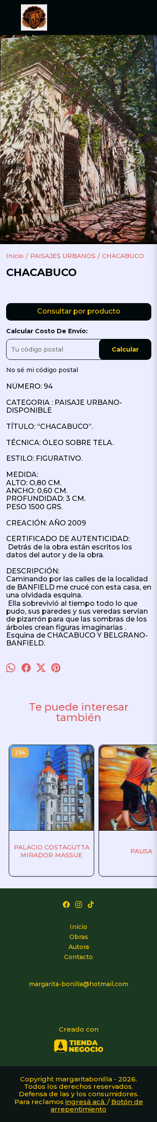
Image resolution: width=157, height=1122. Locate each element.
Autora (78, 947)
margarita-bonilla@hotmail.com (78, 984)
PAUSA (141, 851)
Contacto (78, 957)
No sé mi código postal (42, 369)
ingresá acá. (86, 1102)
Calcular (125, 349)
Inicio (78, 927)
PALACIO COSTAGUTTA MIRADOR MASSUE (51, 851)
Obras (78, 937)
